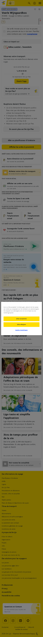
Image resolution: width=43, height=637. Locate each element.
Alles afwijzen (21, 324)
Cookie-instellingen (21, 330)
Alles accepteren (21, 318)
